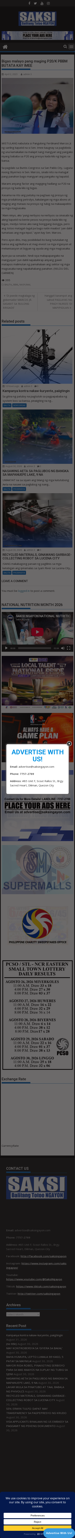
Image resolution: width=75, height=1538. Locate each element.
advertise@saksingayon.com (36, 766)
